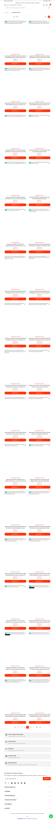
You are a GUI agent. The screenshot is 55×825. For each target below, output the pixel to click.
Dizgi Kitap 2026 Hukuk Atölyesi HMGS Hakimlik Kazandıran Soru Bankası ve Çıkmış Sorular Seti (39, 339)
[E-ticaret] (27, 818)
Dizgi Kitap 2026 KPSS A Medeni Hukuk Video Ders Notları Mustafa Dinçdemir (39, 198)
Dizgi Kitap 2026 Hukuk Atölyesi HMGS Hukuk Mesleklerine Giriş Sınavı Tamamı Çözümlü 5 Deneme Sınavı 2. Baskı (39, 292)
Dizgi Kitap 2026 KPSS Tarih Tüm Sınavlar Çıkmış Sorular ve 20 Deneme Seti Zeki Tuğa (15, 621)
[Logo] (12, 5)
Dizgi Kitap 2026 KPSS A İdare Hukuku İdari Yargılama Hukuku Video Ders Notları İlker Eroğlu (39, 480)
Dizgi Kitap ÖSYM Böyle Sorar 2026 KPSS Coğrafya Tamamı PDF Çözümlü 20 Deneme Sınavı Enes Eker (15, 668)
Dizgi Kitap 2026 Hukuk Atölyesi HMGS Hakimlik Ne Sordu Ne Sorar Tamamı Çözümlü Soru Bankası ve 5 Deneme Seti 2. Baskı (15, 292)
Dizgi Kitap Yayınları (16, 12)
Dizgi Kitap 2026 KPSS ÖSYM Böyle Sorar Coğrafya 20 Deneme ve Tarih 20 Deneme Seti (15, 480)
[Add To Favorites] (25, 22)
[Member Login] (47, 5)
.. (33, 727)
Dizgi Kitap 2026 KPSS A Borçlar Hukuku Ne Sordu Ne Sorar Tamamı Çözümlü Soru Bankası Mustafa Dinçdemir (15, 151)
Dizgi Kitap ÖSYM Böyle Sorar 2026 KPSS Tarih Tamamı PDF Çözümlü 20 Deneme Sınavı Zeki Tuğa (39, 621)
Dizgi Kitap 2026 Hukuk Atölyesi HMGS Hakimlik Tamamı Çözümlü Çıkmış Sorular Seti (39, 386)
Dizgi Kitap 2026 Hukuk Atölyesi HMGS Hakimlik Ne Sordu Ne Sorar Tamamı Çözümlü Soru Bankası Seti (15, 433)
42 (36, 727)
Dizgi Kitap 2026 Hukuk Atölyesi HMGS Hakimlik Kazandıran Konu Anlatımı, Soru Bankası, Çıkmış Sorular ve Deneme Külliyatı (39, 245)
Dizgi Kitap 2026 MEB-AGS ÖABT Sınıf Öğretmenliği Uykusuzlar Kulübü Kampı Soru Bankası (15, 245)
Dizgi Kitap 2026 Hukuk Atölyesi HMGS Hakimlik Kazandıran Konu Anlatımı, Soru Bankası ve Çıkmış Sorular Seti (15, 386)
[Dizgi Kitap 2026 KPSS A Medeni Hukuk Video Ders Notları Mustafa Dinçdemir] (39, 178)
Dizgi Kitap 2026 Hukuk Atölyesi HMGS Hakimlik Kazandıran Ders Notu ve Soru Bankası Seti (15, 339)
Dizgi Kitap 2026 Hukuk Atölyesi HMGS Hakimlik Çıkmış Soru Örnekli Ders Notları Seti (39, 433)
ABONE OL (46, 778)
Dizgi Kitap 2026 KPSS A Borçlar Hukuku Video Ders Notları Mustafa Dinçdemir (39, 151)
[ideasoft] (20, 818)
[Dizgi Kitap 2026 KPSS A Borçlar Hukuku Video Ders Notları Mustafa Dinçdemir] (39, 131)
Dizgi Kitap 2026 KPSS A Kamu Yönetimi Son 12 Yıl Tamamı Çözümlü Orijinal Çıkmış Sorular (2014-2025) (39, 668)
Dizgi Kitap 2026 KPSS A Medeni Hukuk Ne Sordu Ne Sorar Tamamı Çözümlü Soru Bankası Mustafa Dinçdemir (15, 198)
